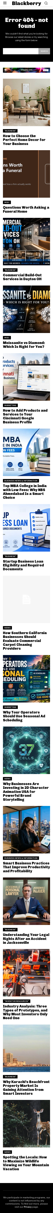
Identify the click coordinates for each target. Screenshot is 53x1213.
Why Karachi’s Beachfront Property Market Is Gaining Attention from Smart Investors (26, 1088)
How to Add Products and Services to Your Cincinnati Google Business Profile (25, 416)
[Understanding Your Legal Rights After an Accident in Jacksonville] (26, 901)
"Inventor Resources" (16, 1001)
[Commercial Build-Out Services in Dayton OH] (26, 241)
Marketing (10, 405)
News (7, 628)
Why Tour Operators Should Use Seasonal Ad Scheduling (24, 716)
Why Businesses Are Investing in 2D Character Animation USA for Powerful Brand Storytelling (26, 792)
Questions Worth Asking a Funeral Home (26, 209)
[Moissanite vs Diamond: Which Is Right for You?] (26, 309)
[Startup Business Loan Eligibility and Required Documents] (26, 528)
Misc (6, 202)
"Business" (10, 131)
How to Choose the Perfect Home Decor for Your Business (24, 140)
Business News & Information (21, 481)
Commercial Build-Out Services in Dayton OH (22, 277)
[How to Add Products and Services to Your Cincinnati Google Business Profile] (26, 377)
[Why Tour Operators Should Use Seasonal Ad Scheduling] (26, 679)
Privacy (28, 1207)
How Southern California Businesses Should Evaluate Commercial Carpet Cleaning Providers (25, 641)
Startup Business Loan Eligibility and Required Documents (23, 565)
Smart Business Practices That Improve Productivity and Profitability (26, 867)
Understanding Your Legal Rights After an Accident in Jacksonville (26, 939)
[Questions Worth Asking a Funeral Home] (26, 174)
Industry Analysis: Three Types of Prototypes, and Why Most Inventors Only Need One (25, 1012)
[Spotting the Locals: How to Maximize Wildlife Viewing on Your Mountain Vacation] (26, 1123)
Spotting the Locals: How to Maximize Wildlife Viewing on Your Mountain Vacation (26, 1163)
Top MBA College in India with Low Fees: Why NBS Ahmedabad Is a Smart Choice (25, 492)
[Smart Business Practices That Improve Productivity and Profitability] (26, 829)
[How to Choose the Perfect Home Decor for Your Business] (26, 102)
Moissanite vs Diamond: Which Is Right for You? (24, 345)
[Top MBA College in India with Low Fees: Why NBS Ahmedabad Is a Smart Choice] (26, 452)
